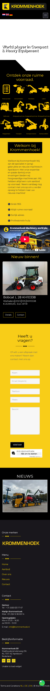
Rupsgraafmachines (31, 116)
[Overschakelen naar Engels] (7, 14)
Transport (19, 133)
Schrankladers (18, 98)
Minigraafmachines (44, 116)
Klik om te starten (29, 454)
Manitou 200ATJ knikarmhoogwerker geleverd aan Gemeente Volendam (25, 496)
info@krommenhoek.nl (19, 627)
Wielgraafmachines (19, 116)
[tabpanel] (25, 290)
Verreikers (31, 98)
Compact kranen (31, 133)
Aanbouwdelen (43, 133)
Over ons (6, 574)
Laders (44, 98)
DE (26, 686)
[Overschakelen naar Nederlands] (4, 14)
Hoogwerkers (6, 133)
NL (21, 686)
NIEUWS (25, 476)
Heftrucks (6, 116)
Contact (20, 315)
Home (5, 564)
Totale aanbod (6, 98)
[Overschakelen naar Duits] (11, 14)
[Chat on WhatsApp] (42, 683)
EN (30, 686)
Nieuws (5, 579)
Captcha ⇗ (35, 456)
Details (8, 315)
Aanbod (6, 569)
